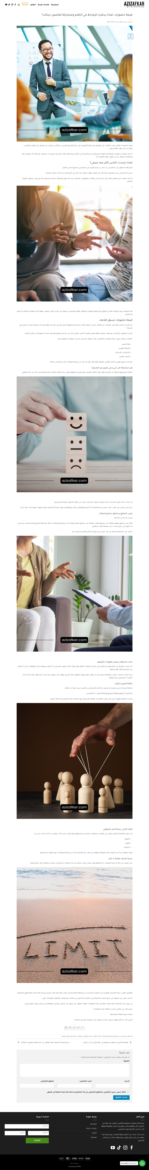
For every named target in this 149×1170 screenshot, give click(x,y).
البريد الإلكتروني (85, 1081)
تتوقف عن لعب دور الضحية (88, 853)
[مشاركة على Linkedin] (66, 1028)
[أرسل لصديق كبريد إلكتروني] (74, 1028)
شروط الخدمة (74, 1163)
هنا (112, 1015)
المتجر (33, 5)
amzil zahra (110, 22)
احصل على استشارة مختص (121, 532)
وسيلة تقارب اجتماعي (100, 526)
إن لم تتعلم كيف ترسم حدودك (93, 863)
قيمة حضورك (65, 1036)
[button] (19, 5)
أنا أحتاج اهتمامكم (84, 508)
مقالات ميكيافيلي (88, 179)
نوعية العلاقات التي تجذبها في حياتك (64, 362)
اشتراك (37, 1140)
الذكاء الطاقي (97, 1036)
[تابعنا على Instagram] (12, 5)
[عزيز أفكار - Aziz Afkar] (134, 5)
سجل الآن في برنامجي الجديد (121, 1009)
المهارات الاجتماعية (76, 1036)
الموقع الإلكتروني (47, 1081)
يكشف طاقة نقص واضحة (95, 334)
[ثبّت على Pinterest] (70, 1028)
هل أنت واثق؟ (50, 325)
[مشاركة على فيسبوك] (83, 1028)
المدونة (25, 5)
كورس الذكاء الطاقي (113, 362)
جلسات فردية (43, 5)
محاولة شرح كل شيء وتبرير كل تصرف (117, 688)
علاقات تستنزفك (97, 834)
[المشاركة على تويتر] (79, 1028)
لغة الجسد (126, 344)
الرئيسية (55, 5)
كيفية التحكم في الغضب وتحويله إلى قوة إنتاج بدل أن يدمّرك (106, 1043)
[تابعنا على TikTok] (9, 5)
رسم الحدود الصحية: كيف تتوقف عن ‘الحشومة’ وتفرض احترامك (44, 1043)
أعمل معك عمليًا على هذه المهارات (101, 1004)
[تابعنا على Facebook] (15, 5)
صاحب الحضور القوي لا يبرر (122, 699)
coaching (105, 1036)
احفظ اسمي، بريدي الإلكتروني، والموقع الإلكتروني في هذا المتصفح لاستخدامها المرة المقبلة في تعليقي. (86, 1092)
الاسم (127, 1081)
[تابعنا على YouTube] (6, 5)
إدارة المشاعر (115, 993)
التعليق (126, 1061)
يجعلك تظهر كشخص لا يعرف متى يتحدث (70, 311)
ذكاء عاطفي (26, 372)
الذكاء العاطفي (87, 1036)
